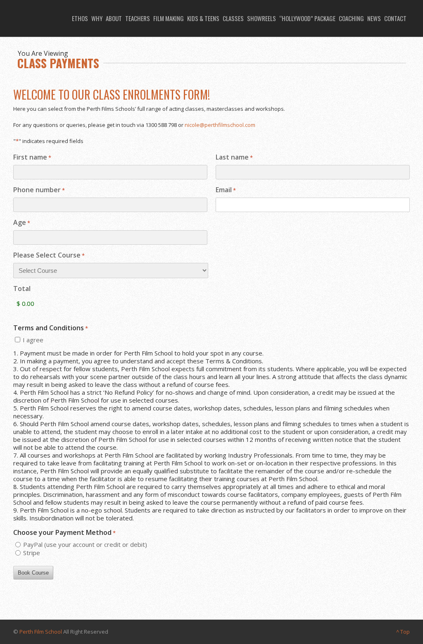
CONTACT (395, 18)
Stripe (31, 553)
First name (32, 157)
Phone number (39, 190)
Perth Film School (40, 631)
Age (21, 223)
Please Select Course (49, 255)
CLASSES (233, 18)
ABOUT (114, 18)
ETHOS (80, 18)
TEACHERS (137, 18)
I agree (33, 340)
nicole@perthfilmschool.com (220, 125)
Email (226, 190)
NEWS (374, 18)
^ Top (403, 631)
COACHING (351, 18)
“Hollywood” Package (307, 18)
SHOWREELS (261, 18)
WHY (96, 18)
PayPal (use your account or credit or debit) (85, 545)
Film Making (168, 18)
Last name (234, 157)
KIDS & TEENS (203, 18)
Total (22, 289)
